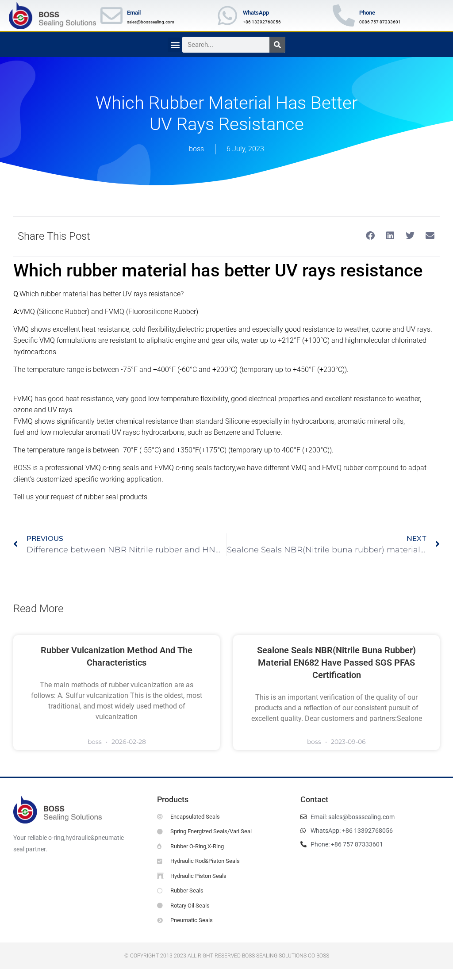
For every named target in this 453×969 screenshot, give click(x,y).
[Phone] (344, 15)
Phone (367, 12)
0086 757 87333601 (380, 21)
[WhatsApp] (227, 15)
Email (134, 12)
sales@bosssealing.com (150, 21)
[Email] (111, 15)
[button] (175, 45)
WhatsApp (256, 12)
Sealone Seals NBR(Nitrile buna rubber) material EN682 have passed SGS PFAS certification (336, 662)
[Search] (277, 45)
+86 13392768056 (262, 21)
